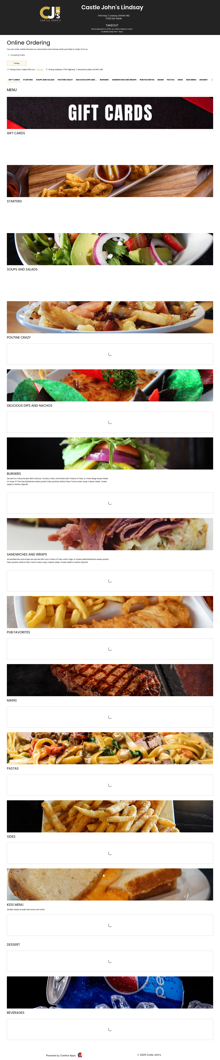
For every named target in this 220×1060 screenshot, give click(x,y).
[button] (17, 63)
